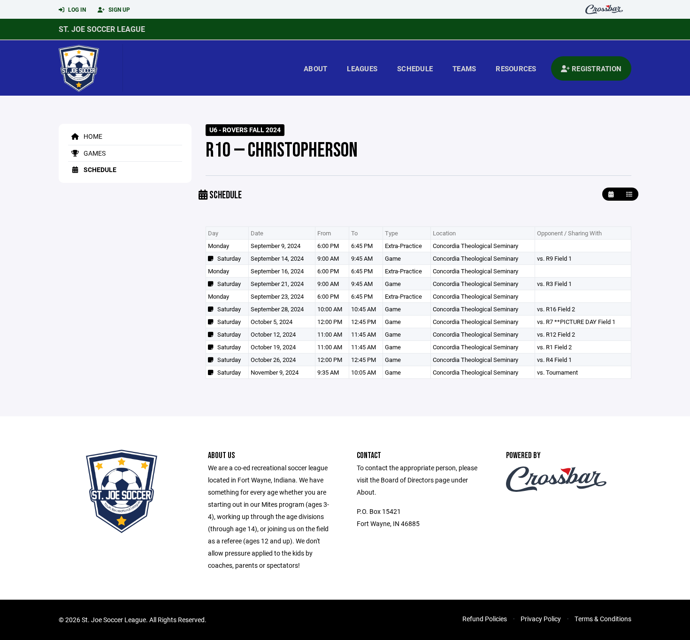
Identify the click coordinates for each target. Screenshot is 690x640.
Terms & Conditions (603, 618)
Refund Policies (484, 618)
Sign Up (118, 9)
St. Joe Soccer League (102, 29)
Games (94, 153)
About (315, 68)
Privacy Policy (541, 618)
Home (92, 136)
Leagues (362, 68)
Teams (464, 68)
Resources (516, 68)
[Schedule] (629, 194)
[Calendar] (611, 194)
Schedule (415, 68)
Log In (76, 9)
